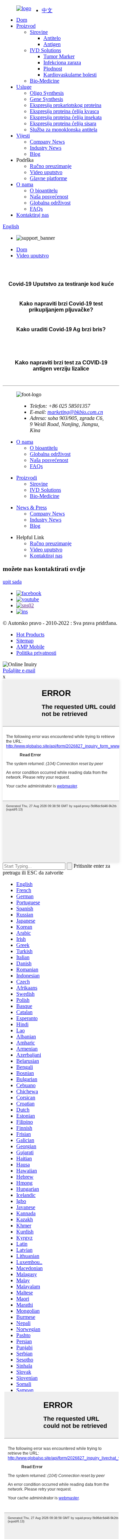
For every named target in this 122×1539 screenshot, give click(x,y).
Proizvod (26, 26)
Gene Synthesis (46, 99)
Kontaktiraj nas (32, 215)
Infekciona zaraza (62, 62)
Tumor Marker (59, 56)
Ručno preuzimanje (51, 166)
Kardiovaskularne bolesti (70, 75)
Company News (47, 142)
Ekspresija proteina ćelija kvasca (64, 111)
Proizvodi (26, 478)
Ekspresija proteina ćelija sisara (63, 123)
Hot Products (30, 634)
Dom (21, 20)
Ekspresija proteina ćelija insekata (66, 117)
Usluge (24, 87)
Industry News (45, 148)
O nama (24, 184)
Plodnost (52, 68)
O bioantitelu (44, 190)
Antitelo (52, 38)
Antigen (52, 44)
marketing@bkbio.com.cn (75, 412)
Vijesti (23, 136)
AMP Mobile (30, 647)
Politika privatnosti (36, 653)
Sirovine (39, 32)
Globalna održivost (50, 203)
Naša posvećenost (49, 196)
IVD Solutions (45, 50)
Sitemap (25, 641)
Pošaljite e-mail (19, 670)
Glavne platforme (48, 178)
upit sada (12, 582)
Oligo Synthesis (47, 93)
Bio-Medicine (44, 81)
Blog (35, 154)
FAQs (36, 209)
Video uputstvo (46, 172)
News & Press (31, 507)
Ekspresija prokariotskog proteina (65, 105)
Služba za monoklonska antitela (63, 129)
